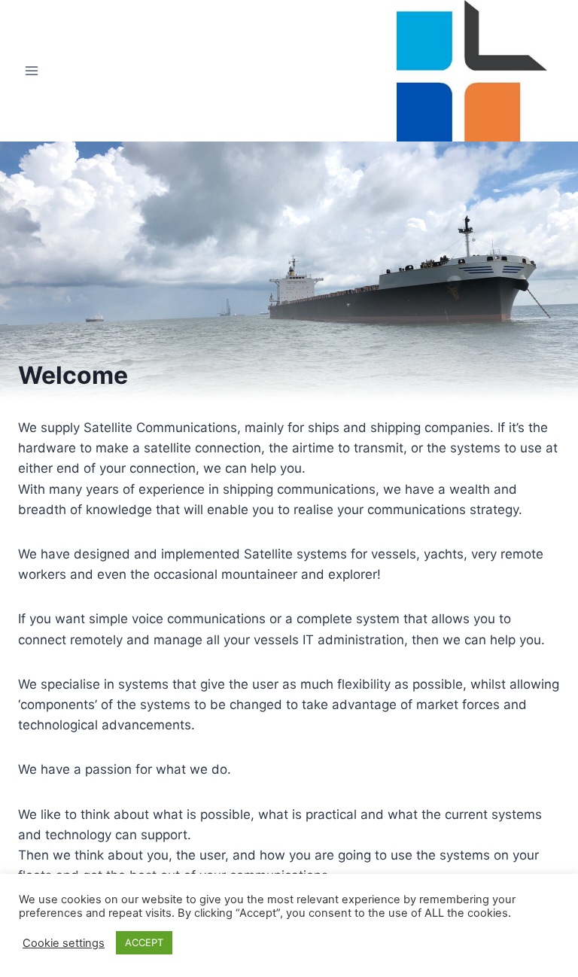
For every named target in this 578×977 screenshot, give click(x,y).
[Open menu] (32, 71)
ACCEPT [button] (144, 942)
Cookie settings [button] (64, 943)
